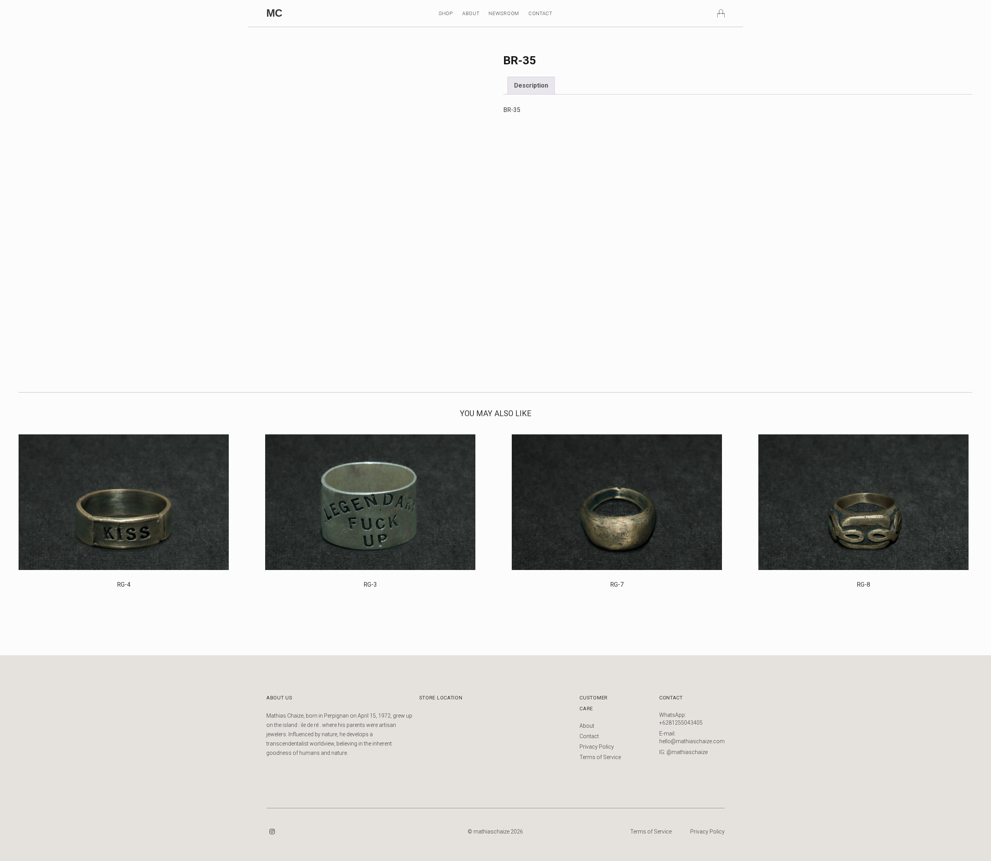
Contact (540, 13)
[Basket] (721, 13)
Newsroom (504, 13)
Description (531, 85)
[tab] (531, 86)
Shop (446, 13)
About (471, 13)
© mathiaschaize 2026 (495, 831)
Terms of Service (600, 757)
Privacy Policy (597, 747)
